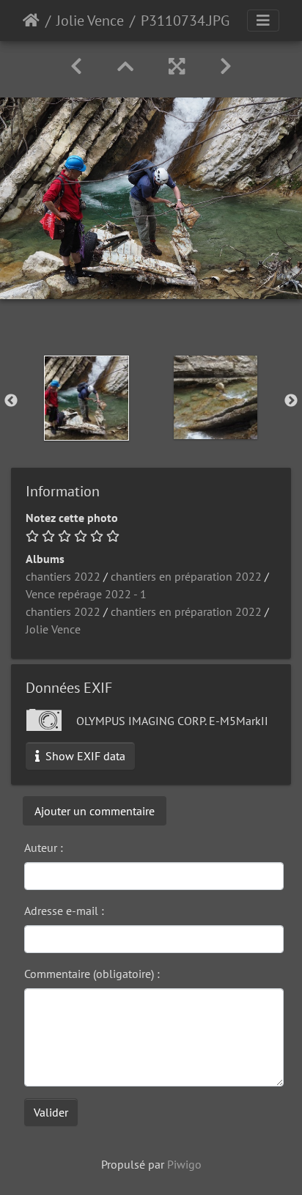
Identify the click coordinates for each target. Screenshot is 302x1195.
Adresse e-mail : (64, 910)
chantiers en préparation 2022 (186, 576)
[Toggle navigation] (263, 21)
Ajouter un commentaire (94, 811)
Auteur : (43, 847)
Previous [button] (11, 401)
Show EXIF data (84, 756)
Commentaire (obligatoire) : (92, 973)
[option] (86, 398)
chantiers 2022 (63, 576)
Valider (51, 1112)
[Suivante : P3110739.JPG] (225, 66)
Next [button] (291, 401)
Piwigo (184, 1164)
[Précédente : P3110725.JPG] (76, 66)
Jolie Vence (90, 20)
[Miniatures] (125, 66)
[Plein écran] (176, 66)
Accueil (31, 21)
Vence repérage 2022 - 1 (86, 594)
